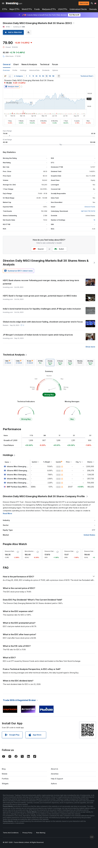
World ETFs (27, 9)
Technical (44, 64)
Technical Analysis (14, 354)
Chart (16, 64)
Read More (7, 513)
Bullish (61, 249)
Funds (37, 9)
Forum (55, 64)
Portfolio (5, 779)
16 (94, 220)
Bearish (41, 249)
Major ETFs (14, 9)
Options (55, 70)
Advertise (54, 774)
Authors (54, 784)
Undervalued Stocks (78, 9)
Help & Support (57, 779)
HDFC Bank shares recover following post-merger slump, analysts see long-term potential (41, 282)
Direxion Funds (90, 207)
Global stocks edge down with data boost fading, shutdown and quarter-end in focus (43, 322)
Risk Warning (40, 833)
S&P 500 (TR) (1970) (88, 211)
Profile (15, 70)
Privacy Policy (27, 833)
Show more (90, 347)
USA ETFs (62, 9)
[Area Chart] (9, 76)
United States (89, 535)
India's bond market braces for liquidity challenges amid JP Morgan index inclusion (42, 309)
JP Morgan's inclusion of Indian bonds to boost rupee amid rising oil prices (38, 335)
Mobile (4, 774)
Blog (3, 769)
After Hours (9, 56)
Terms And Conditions (11, 833)
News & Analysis (29, 64)
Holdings (23, 70)
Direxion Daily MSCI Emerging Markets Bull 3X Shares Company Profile (44, 496)
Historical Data (34, 70)
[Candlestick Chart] (5, 76)
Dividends (45, 70)
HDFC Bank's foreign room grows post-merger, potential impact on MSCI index (40, 296)
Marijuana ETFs (49, 9)
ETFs (4, 9)
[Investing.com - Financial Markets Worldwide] (14, 3)
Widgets (5, 784)
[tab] (8, 362)
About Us (54, 769)
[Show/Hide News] (58, 76)
